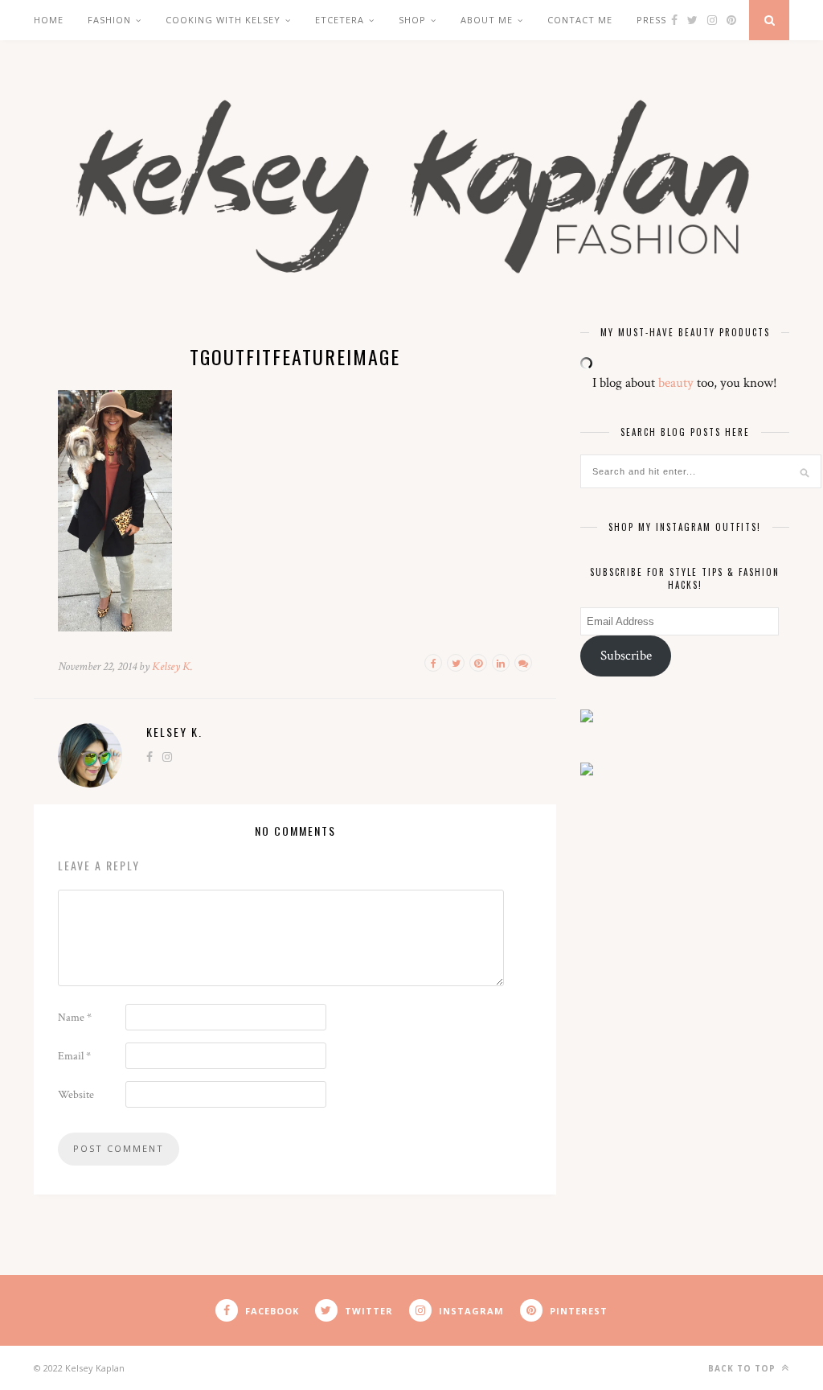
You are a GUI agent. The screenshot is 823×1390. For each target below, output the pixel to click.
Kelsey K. (172, 666)
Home (48, 20)
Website (76, 1095)
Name (75, 1017)
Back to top (743, 1368)
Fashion (109, 20)
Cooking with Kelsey (223, 20)
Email (74, 1056)
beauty (676, 383)
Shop (412, 20)
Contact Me (579, 20)
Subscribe (626, 655)
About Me (487, 20)
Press (651, 20)
